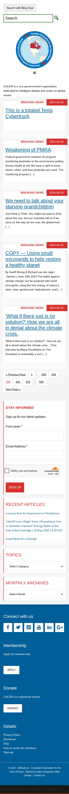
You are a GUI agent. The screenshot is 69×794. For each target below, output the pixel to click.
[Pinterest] (28, 627)
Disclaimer (9, 739)
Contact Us (39, 775)
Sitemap (8, 752)
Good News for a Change (21, 538)
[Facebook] (7, 627)
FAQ (6, 743)
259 (53, 374)
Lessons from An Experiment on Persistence (32, 513)
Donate (12, 708)
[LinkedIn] (49, 627)
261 (18, 381)
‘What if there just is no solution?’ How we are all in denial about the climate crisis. (33, 325)
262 (28, 381)
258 (43, 374)
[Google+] (59, 627)
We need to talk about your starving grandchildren (34, 203)
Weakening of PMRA (28, 150)
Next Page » (13, 389)
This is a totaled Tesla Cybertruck (29, 113)
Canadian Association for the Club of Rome (34, 50)
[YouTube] (38, 627)
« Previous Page (16, 374)
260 (8, 381)
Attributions (23, 768)
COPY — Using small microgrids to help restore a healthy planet (33, 259)
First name (14, 426)
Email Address (16, 446)
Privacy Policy (11, 734)
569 (41, 381)
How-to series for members (19, 748)
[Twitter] (18, 627)
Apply (11, 669)
